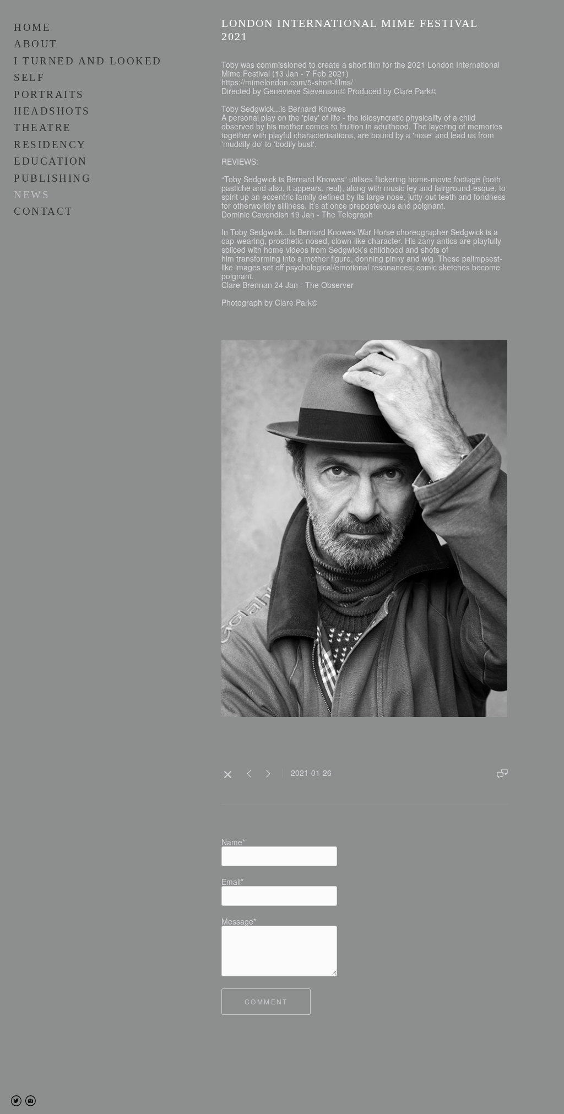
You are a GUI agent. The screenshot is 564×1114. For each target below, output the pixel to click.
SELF (29, 77)
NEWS (32, 194)
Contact (43, 211)
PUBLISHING (52, 178)
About (36, 44)
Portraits (49, 94)
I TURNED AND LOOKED (88, 61)
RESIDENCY (50, 144)
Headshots (52, 111)
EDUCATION (51, 161)
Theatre (43, 127)
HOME (32, 27)
